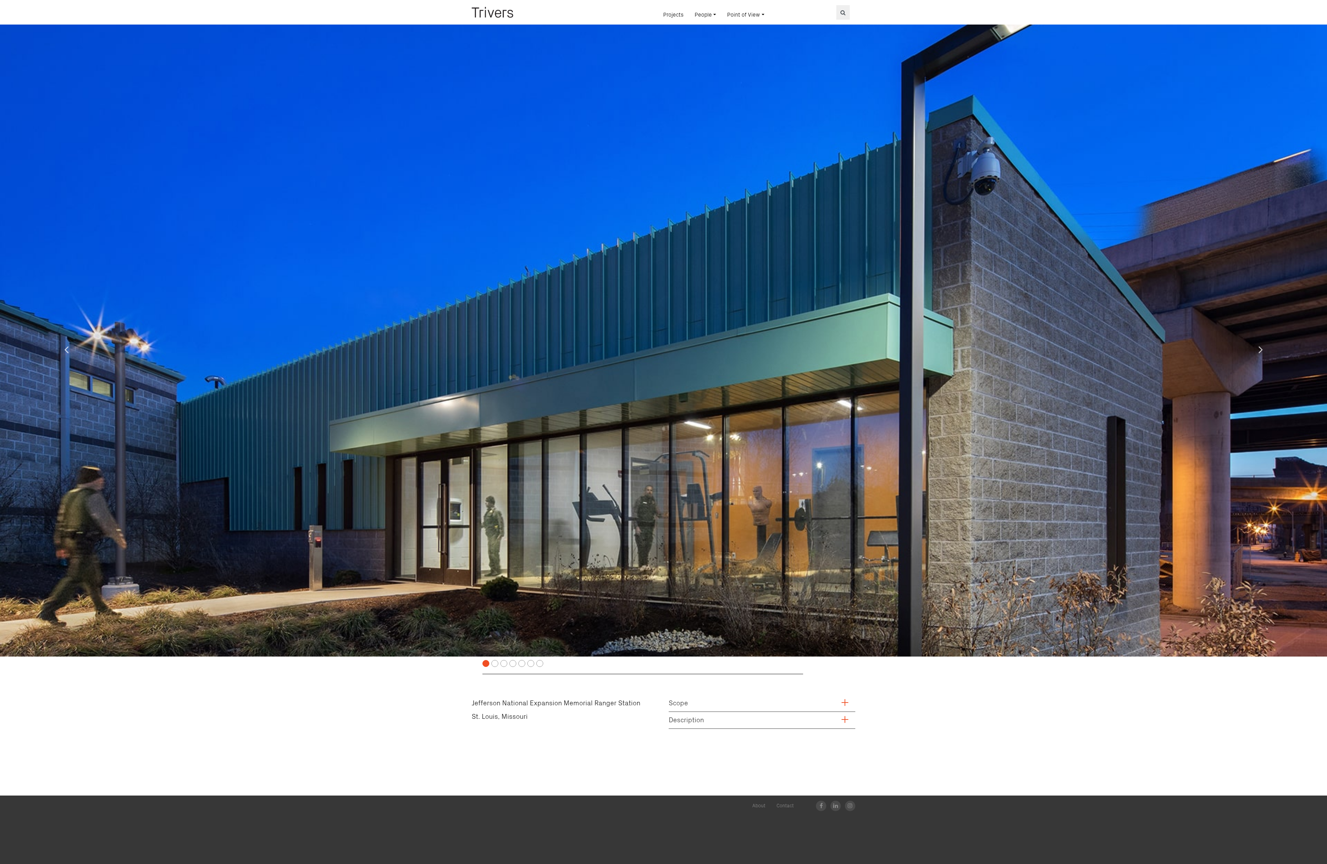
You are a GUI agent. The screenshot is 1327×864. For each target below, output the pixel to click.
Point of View (743, 15)
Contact (785, 805)
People (703, 15)
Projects (673, 15)
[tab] (762, 705)
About (758, 805)
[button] (66, 349)
